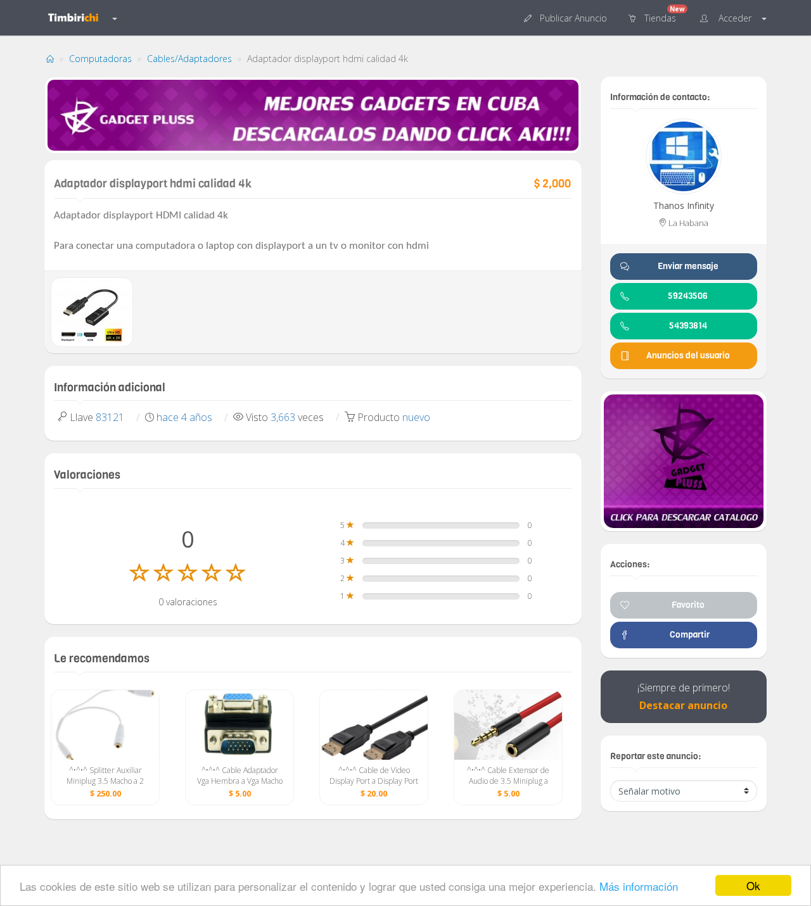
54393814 (688, 326)
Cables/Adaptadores (189, 59)
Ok (753, 885)
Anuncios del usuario (688, 355)
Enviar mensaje (688, 266)
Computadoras (100, 59)
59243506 (688, 296)
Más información (638, 886)
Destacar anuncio (683, 705)
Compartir (688, 635)
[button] (566, 17)
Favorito (688, 605)
